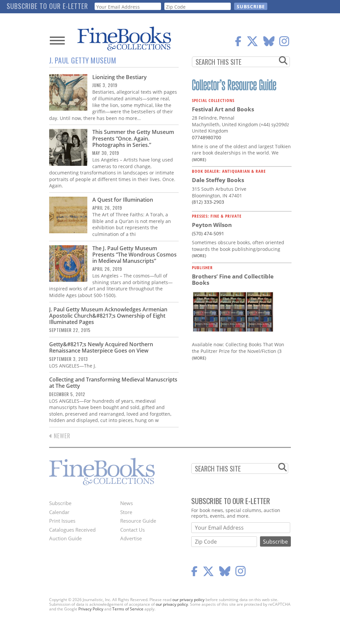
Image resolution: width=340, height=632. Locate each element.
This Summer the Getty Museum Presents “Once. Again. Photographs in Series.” (133, 138)
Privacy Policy (90, 609)
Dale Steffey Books (218, 180)
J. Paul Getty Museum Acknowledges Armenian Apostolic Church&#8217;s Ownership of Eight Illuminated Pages (108, 316)
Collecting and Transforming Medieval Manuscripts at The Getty (113, 382)
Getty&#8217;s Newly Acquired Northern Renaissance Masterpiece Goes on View (101, 347)
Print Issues (62, 520)
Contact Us (132, 529)
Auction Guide (65, 538)
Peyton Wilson (212, 225)
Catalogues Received (72, 529)
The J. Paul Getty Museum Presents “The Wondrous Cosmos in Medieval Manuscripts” (134, 254)
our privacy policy (188, 599)
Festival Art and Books (223, 109)
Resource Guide (138, 520)
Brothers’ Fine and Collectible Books (233, 279)
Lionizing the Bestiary (119, 77)
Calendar (59, 512)
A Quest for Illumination (122, 199)
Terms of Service (127, 609)
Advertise (131, 538)
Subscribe (60, 503)
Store (126, 512)
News (126, 503)
